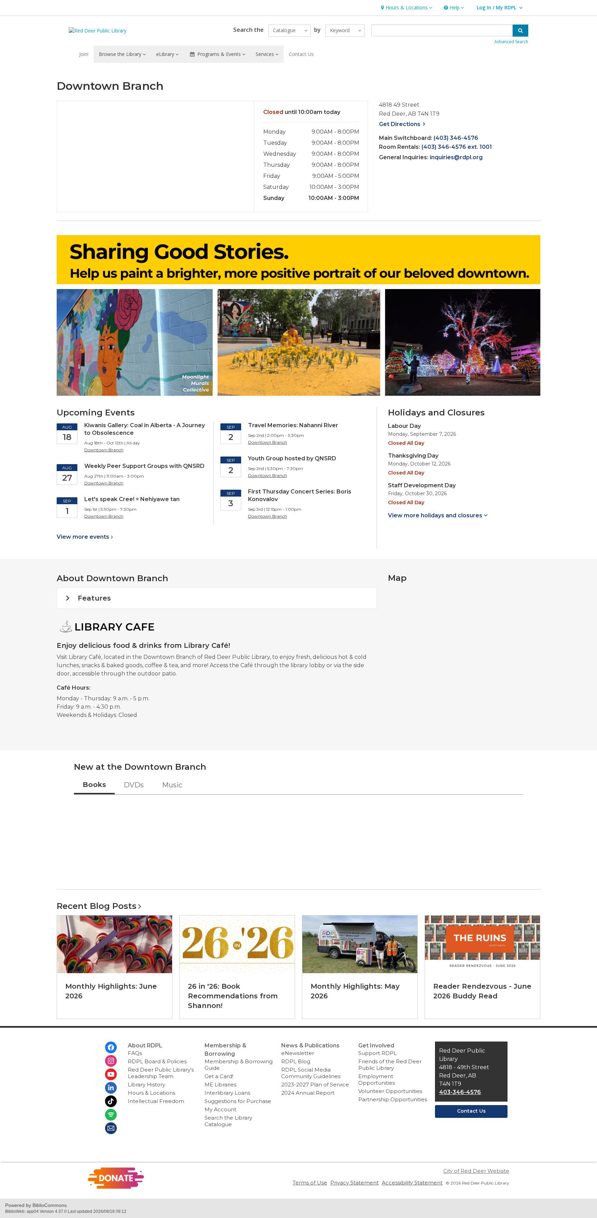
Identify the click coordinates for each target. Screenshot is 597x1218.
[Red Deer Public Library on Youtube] (111, 1074)
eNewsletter (297, 1053)
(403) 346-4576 (456, 138)
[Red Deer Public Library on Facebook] (111, 1047)
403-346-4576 (460, 1092)
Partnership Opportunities (392, 1099)
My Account (220, 1109)
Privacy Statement (354, 1182)
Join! (83, 54)
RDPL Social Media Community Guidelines (310, 1073)
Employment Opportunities (376, 1079)
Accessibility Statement (412, 1182)
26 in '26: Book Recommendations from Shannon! (233, 996)
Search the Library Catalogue (228, 1121)
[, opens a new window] (116, 1187)
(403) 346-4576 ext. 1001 (456, 147)
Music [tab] (172, 785)
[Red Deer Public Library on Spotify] (111, 1115)
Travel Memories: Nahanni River (293, 425)
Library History (146, 1084)
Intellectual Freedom (156, 1101)
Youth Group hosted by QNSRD (292, 458)
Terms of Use (310, 1182)
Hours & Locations (151, 1093)
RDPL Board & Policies (157, 1061)
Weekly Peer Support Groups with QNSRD (144, 466)
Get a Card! (219, 1076)
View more (83, 537)
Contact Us (301, 54)
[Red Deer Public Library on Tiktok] (111, 1101)
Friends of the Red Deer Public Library (389, 1064)
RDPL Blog (295, 1061)
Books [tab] (94, 784)
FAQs (135, 1053)
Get (403, 124)
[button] (405, 8)
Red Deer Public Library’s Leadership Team (161, 1073)
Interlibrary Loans (227, 1093)
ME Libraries (220, 1084)
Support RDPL (377, 1053)
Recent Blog (96, 906)
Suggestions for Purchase (238, 1101)
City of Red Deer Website (476, 1171)
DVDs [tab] (134, 785)
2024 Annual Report (307, 1093)
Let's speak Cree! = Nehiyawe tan (132, 499)
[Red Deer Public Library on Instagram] (111, 1061)
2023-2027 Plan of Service (315, 1084)
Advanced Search (511, 42)
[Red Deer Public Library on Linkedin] (111, 1088)
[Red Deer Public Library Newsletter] (111, 1128)
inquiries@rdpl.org (456, 157)
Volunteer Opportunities (390, 1091)
